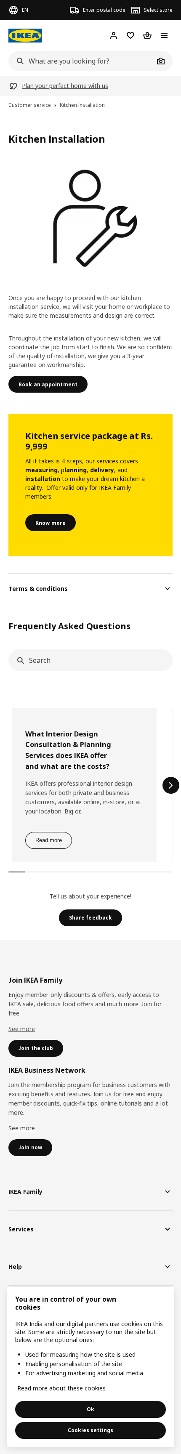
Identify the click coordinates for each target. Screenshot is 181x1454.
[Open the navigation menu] (164, 35)
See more (21, 1029)
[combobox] (81, 61)
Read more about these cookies (61, 1388)
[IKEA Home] (25, 36)
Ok (90, 1409)
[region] (90, 1367)
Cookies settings (90, 1430)
